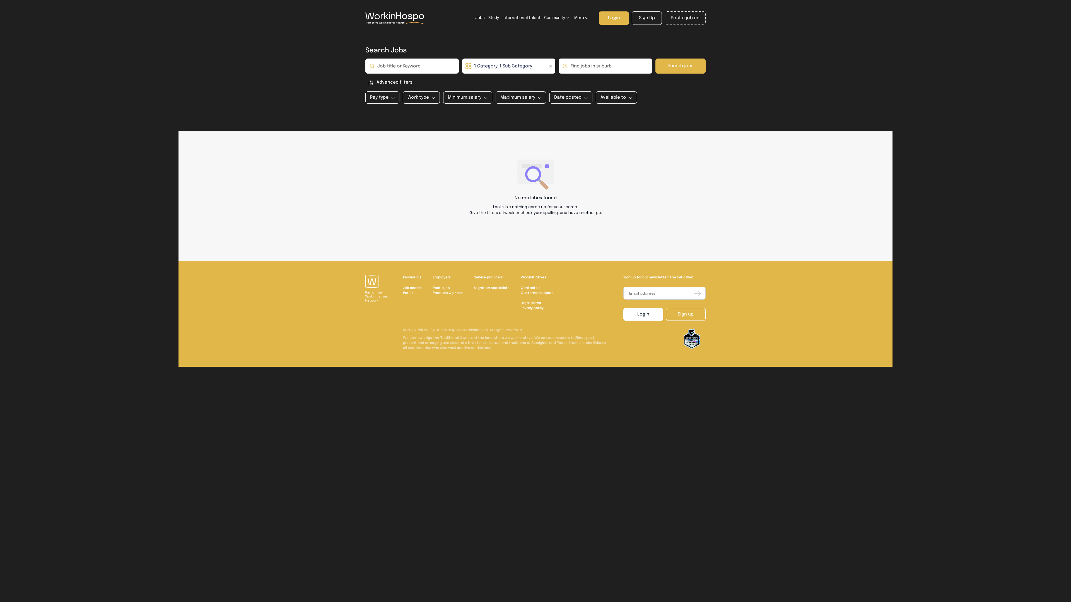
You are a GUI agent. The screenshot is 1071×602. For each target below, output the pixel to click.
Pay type (379, 97)
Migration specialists (492, 287)
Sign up (686, 314)
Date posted (568, 97)
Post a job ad (685, 18)
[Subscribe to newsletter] (697, 293)
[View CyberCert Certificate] (692, 339)
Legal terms (531, 302)
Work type (418, 97)
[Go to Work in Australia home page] (377, 288)
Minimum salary (464, 97)
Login (643, 314)
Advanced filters (395, 82)
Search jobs (681, 66)
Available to (613, 97)
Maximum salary (517, 97)
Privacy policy (532, 307)
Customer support (537, 292)
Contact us (531, 287)
